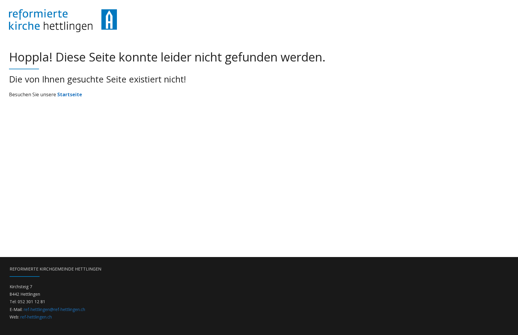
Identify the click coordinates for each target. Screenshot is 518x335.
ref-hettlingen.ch (36, 317)
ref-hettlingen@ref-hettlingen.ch (54, 309)
